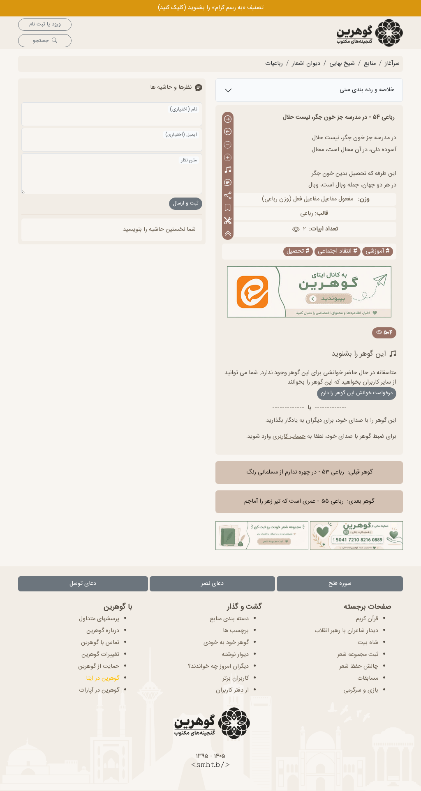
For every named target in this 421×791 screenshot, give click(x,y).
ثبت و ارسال (186, 203)
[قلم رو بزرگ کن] (228, 158)
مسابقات (367, 678)
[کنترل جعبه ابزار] (228, 233)
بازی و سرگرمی (360, 690)
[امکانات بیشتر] (228, 221)
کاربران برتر (235, 678)
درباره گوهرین (102, 631)
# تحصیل (298, 251)
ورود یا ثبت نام (45, 24)
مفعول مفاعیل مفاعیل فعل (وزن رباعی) (307, 199)
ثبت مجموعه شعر (357, 655)
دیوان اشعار (306, 64)
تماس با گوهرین (100, 643)
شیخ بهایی (342, 64)
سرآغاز (392, 64)
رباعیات (274, 64)
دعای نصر (212, 584)
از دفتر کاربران (232, 690)
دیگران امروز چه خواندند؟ (218, 666)
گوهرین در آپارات (99, 690)
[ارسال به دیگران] (228, 195)
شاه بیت (368, 643)
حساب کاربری (289, 436)
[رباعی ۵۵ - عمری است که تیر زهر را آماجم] (227, 132)
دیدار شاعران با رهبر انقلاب (346, 631)
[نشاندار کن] (227, 208)
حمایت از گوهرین (98, 666)
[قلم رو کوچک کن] (228, 145)
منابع (370, 64)
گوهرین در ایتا (102, 678)
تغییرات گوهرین (100, 655)
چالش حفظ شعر (358, 666)
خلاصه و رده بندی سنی (367, 90)
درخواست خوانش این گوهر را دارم (357, 393)
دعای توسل (82, 584)
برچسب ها (236, 631)
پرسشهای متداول (99, 619)
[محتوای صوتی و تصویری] (227, 170)
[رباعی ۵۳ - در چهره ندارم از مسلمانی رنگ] (227, 119)
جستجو (41, 41)
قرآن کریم (367, 619)
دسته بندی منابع (229, 619)
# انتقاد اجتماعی (337, 251)
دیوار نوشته (235, 655)
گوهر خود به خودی (226, 643)
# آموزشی (377, 251)
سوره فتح (340, 584)
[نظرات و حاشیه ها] (227, 183)
